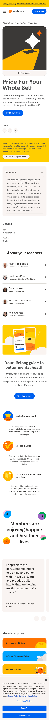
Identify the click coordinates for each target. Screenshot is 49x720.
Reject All (24, 708)
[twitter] (16, 130)
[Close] (46, 680)
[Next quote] (43, 618)
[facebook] (10, 130)
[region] (24, 698)
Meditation (8, 23)
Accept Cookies (25, 715)
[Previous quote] (36, 618)
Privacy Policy (13, 696)
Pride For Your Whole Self (26, 23)
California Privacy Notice (28, 696)
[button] (5, 130)
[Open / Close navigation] (5, 11)
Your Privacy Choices (24, 701)
